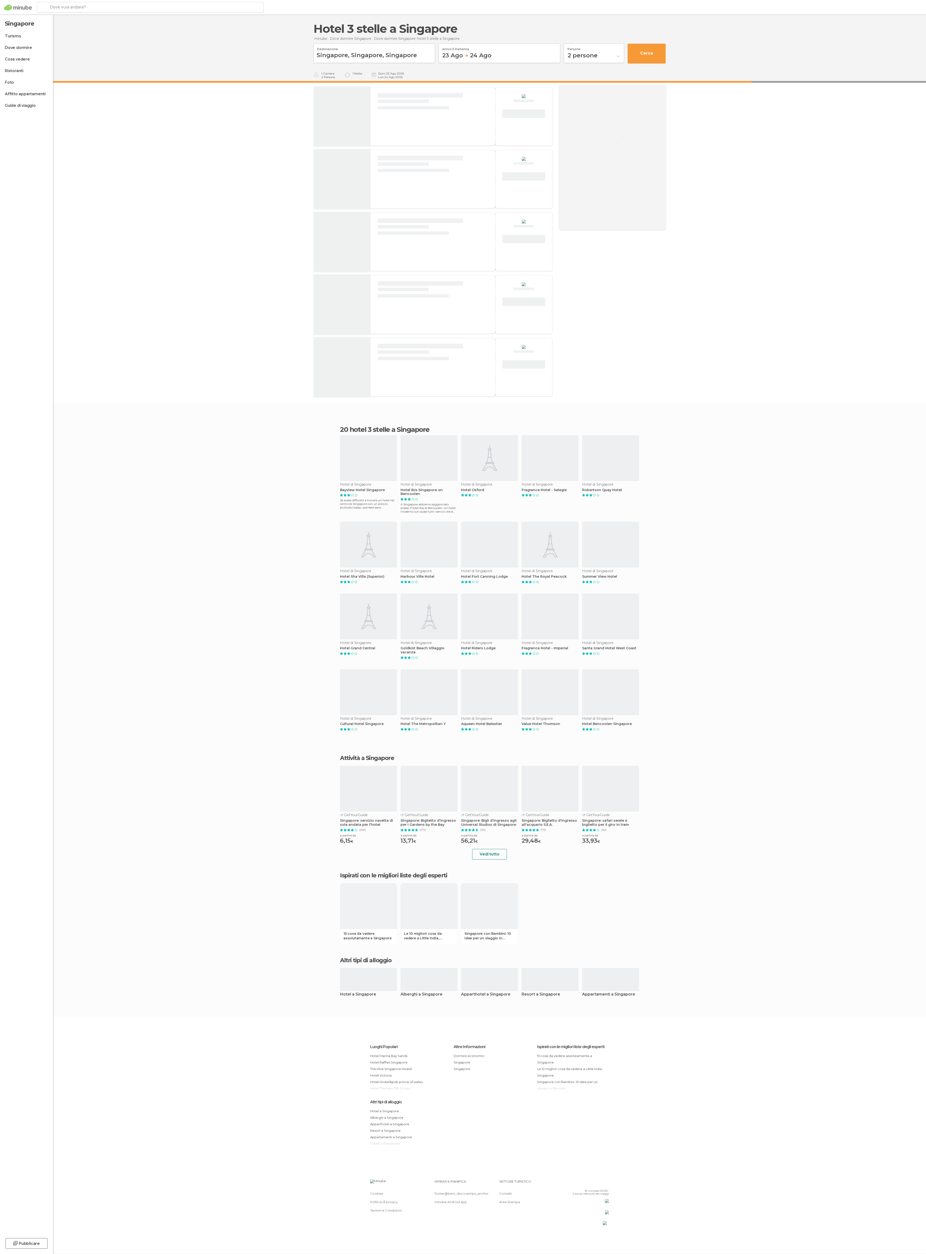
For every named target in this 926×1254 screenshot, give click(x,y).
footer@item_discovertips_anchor (462, 1193)
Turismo (13, 36)
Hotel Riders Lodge (478, 648)
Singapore (462, 1062)
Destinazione (327, 47)
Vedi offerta (523, 114)
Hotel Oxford (472, 490)
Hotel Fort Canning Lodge (484, 577)
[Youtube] (605, 1183)
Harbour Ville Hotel (417, 577)
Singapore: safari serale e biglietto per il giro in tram (605, 823)
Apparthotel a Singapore (486, 994)
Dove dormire (18, 47)
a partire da (348, 835)
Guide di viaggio (20, 105)
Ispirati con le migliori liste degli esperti (570, 1046)
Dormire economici (469, 1056)
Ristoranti (14, 70)
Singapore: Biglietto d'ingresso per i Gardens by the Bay (428, 823)
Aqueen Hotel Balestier (481, 724)
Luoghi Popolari (384, 1046)
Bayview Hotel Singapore (362, 490)
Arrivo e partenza (455, 47)
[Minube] (18, 7)
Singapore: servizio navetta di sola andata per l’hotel (366, 823)
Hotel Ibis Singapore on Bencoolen (422, 492)
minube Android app (451, 1202)
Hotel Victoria (381, 1075)
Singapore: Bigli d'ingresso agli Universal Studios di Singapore (489, 823)
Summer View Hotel (599, 577)
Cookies (376, 1193)
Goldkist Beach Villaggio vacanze (422, 650)
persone (573, 47)
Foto (9, 82)
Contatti (505, 1193)
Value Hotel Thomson (541, 724)
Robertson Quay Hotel (602, 490)
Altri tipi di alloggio (386, 1102)
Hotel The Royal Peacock (544, 577)
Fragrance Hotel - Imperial (545, 648)
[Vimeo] (597, 1183)
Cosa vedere (17, 59)
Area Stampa (509, 1202)
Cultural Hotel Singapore (362, 724)
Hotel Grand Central (357, 648)
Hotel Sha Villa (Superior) (362, 577)
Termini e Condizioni (386, 1210)
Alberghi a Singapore (422, 994)
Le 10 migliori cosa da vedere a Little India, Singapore (423, 935)
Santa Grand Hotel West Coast (609, 648)
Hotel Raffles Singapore (389, 1062)
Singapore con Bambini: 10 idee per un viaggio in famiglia (487, 935)
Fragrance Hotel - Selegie (544, 490)
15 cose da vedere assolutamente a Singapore (367, 935)
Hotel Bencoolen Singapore (607, 724)
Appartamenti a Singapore (608, 994)
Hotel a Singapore (358, 994)
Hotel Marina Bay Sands (388, 1056)
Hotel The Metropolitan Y (423, 724)
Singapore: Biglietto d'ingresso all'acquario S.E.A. (549, 823)
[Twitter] (589, 1183)
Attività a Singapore (367, 758)
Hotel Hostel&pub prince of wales (396, 1082)
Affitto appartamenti (25, 94)
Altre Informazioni (469, 1046)
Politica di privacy (383, 1202)
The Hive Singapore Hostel (391, 1069)
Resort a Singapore (541, 994)
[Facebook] (581, 1183)
